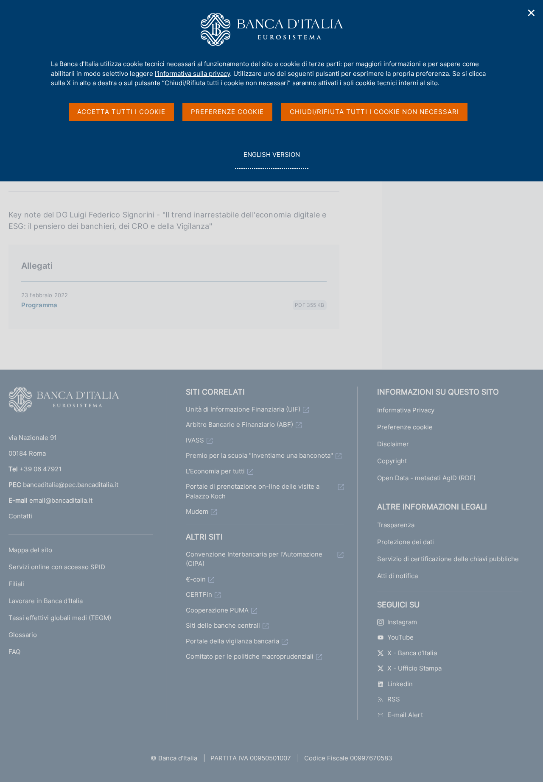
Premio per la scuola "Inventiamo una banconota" (259, 455)
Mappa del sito (30, 550)
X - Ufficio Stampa (414, 668)
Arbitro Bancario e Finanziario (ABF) (239, 424)
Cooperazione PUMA (217, 610)
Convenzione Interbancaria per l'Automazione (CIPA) (254, 559)
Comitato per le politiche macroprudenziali (249, 656)
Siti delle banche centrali (223, 625)
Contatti (20, 516)
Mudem (197, 511)
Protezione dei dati (405, 542)
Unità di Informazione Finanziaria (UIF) (243, 409)
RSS (393, 699)
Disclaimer (393, 444)
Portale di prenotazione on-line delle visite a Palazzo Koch (252, 491)
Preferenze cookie (405, 427)
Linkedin (400, 684)
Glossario (22, 635)
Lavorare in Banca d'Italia (45, 601)
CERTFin (199, 594)
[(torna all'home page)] (63, 401)
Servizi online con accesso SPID (56, 567)
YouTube (400, 637)
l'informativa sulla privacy (192, 74)
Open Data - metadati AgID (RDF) (426, 478)
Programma (39, 305)
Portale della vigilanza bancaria (232, 641)
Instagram (402, 622)
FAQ (14, 652)
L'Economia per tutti (215, 471)
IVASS (195, 440)
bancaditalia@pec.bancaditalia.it (70, 485)
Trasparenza (395, 525)
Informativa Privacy (405, 410)
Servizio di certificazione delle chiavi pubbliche (448, 559)
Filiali (16, 584)
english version (271, 159)
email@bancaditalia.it (60, 500)
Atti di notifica (397, 576)
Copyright (392, 461)
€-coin (196, 579)
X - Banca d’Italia (412, 653)
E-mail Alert (405, 715)
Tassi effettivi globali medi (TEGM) (59, 618)
